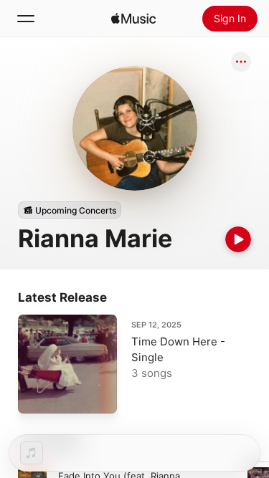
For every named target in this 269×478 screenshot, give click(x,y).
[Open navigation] (26, 18)
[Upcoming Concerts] (69, 210)
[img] (133, 18)
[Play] (238, 239)
